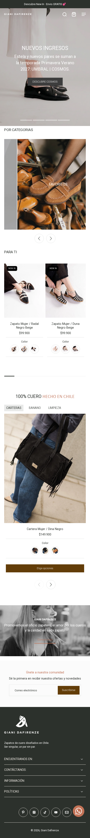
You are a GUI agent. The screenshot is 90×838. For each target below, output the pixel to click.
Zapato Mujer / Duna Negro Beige (65, 325)
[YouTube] (55, 812)
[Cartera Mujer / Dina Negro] (45, 468)
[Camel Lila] (55, 349)
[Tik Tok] (45, 812)
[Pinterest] (23, 812)
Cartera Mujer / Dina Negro (45, 529)
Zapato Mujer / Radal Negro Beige (24, 325)
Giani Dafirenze (50, 830)
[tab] (26, 121)
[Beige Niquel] (65, 349)
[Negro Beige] (35, 349)
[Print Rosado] (14, 349)
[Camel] (55, 551)
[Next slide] (50, 238)
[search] (64, 14)
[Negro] (45, 551)
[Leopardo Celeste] (24, 349)
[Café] (35, 551)
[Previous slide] (39, 238)
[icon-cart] (73, 14)
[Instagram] (34, 812)
